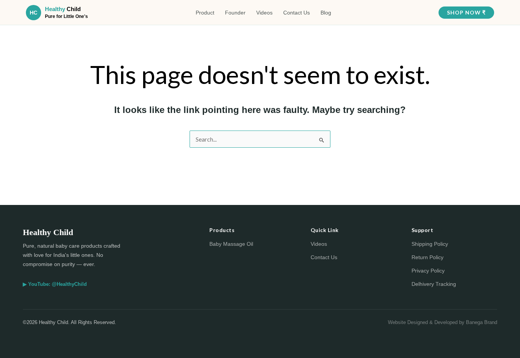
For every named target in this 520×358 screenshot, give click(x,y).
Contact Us (296, 13)
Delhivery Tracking (434, 284)
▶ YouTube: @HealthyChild (55, 284)
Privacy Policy (428, 271)
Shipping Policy (430, 244)
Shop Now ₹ (466, 12)
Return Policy (427, 257)
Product (205, 13)
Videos (264, 13)
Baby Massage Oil (231, 244)
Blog (326, 13)
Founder (235, 13)
